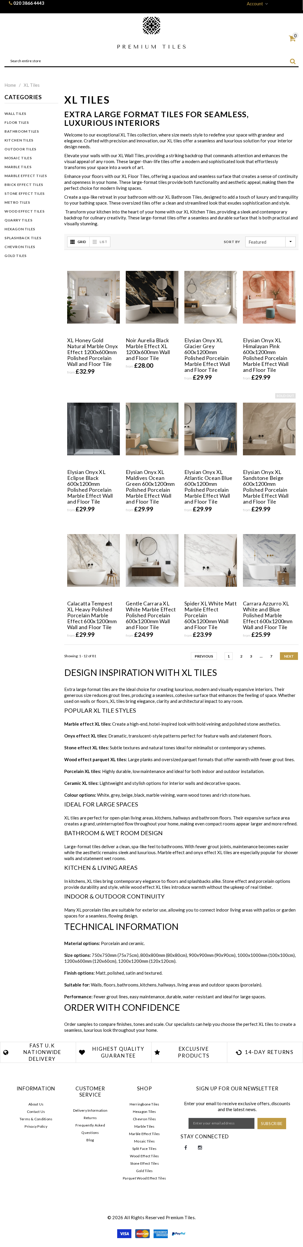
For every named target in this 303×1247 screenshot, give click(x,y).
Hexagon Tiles (19, 229)
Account (255, 3)
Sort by (232, 242)
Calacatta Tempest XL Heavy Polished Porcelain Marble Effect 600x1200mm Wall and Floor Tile (92, 615)
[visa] (124, 1233)
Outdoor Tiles (20, 149)
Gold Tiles (15, 255)
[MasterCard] (142, 1233)
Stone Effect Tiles (24, 193)
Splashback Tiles (22, 238)
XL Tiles (32, 85)
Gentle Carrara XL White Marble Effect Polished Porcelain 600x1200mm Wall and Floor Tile (151, 615)
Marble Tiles (17, 167)
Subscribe (272, 1123)
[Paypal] (179, 1233)
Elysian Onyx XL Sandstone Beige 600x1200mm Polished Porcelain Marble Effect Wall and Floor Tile (266, 486)
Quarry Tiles (18, 220)
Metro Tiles (17, 202)
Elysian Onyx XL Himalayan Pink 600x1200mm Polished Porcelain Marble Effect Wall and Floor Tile (266, 355)
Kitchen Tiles (18, 140)
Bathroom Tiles (21, 131)
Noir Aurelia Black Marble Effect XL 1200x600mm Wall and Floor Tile (148, 349)
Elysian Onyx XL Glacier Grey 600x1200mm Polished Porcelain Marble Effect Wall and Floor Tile (207, 355)
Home (10, 85)
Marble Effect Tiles (25, 175)
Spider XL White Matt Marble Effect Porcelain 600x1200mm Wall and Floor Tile (210, 615)
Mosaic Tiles (18, 158)
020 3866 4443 (28, 3)
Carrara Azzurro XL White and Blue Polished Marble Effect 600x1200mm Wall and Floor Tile (267, 615)
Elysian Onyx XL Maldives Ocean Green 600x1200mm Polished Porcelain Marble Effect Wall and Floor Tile (150, 486)
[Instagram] (200, 1147)
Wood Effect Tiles (24, 211)
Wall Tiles (15, 113)
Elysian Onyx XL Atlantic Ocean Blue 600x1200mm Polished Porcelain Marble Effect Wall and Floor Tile (208, 486)
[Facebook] (185, 1147)
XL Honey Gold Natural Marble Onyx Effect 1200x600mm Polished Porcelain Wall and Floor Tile (92, 352)
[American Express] (161, 1233)
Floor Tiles (16, 122)
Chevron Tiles (19, 247)
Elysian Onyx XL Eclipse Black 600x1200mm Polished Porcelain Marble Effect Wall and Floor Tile (90, 486)
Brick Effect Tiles (23, 184)
